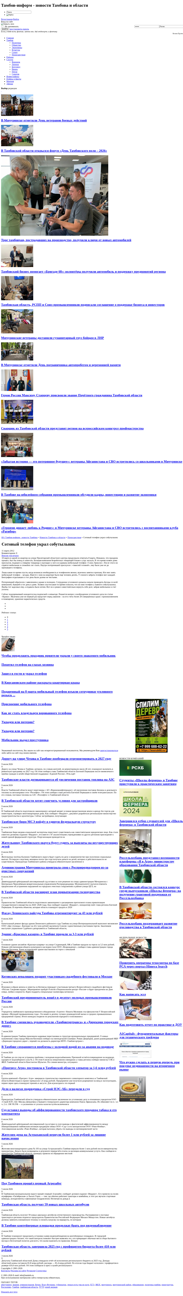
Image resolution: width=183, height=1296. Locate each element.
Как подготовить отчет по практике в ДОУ (150, 1024)
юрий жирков (51, 1287)
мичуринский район (122, 1285)
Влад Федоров (48, 1285)
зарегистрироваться (109, 750)
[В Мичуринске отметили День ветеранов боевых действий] (17, 115)
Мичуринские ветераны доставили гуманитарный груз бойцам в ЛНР (52, 338)
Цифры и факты (13, 79)
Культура (16, 50)
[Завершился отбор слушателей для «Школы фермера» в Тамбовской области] (135, 816)
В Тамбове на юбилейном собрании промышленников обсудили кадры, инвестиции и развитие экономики (78, 494)
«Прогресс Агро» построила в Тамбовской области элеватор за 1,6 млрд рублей (58, 1068)
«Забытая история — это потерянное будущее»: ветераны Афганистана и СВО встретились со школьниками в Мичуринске (91, 461)
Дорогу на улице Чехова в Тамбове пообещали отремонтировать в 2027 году (56, 758)
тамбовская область (29, 1287)
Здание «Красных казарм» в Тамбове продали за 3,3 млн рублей (47, 934)
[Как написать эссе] (135, 989)
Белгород (16, 67)
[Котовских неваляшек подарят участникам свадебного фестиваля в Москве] (17, 971)
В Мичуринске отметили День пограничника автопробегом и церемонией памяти (61, 365)
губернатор (61, 1285)
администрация (27, 1285)
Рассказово (6, 1287)
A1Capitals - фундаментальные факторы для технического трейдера (148, 1035)
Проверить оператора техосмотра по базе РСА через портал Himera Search (149, 964)
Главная (10, 38)
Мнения (10, 81)
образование (138, 1285)
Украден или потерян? (17, 722)
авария (16, 1285)
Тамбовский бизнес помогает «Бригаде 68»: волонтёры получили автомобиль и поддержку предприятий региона (83, 271)
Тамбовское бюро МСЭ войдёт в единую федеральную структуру (48, 821)
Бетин (38, 1285)
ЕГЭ (92, 1285)
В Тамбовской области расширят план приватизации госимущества (50, 892)
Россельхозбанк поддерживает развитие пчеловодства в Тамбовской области (148, 925)
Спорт (15, 52)
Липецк (15, 64)
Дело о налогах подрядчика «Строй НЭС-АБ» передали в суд (45, 1089)
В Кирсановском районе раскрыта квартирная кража (40, 682)
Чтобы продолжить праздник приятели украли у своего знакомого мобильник (58, 655)
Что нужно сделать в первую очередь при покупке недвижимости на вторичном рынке (149, 1065)
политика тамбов (152, 1285)
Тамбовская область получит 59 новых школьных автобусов (45, 1204)
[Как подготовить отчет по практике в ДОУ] (135, 1019)
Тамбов (9, 40)
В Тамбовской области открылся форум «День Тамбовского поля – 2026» (54, 150)
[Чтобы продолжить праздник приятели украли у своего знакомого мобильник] (8, 650)
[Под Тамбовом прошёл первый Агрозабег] (17, 1178)
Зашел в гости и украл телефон (24, 673)
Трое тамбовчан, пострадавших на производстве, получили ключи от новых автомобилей (66, 240)
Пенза (14, 72)
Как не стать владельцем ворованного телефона (36, 713)
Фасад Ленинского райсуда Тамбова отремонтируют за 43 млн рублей (52, 913)
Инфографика (12, 76)
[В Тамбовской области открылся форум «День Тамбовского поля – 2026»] (17, 145)
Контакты (5, 1271)
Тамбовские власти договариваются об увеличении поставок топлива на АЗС (58, 779)
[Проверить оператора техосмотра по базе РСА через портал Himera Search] (135, 957)
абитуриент (6, 1285)
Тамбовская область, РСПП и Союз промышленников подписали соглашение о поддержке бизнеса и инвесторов (83, 304)
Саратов (15, 74)
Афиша (9, 84)
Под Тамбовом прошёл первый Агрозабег (31, 1183)
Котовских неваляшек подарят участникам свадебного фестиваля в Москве (56, 976)
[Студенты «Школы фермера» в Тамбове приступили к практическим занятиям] (135, 775)
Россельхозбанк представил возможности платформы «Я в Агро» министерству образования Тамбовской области (149, 861)
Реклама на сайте (18, 1271)
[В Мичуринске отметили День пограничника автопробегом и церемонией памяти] (17, 360)
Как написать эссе (132, 994)
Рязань (15, 69)
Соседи (9, 59)
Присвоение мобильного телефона (26, 704)
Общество (16, 45)
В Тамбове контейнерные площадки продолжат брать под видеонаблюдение (56, 1225)
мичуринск (106, 1285)
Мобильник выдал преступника (24, 740)
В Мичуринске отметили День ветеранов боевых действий (44, 120)
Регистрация (7, 19)
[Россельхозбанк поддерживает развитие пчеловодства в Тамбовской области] (135, 918)
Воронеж (16, 62)
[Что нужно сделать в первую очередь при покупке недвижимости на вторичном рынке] (135, 1057)
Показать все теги (9, 1292)
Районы (10, 57)
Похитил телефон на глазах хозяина (27, 664)
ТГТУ (41, 1287)
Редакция (31, 1271)
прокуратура (167, 1285)
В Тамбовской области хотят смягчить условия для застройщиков (49, 800)
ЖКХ (97, 1285)
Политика (16, 43)
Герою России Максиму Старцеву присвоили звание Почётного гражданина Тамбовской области (71, 395)
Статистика (41, 1271)
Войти (16, 19)
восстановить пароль (19, 29)
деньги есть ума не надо (78, 1285)
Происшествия (18, 55)
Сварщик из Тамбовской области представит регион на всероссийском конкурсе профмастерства (72, 428)
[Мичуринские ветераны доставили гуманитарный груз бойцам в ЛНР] (17, 332)
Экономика (17, 47)
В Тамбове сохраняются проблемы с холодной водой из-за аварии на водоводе (57, 1046)
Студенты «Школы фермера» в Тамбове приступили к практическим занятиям (148, 782)
